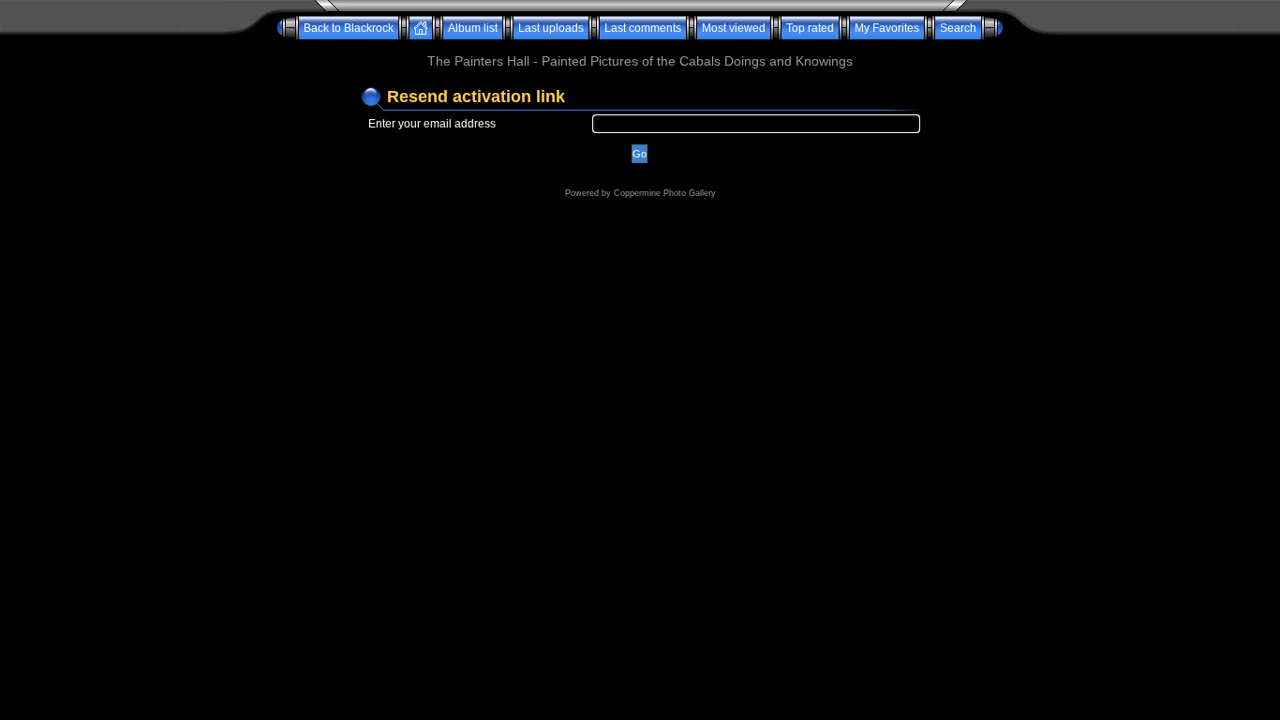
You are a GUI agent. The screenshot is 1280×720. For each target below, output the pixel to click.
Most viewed (734, 28)
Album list (473, 28)
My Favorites (887, 28)
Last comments (642, 28)
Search (958, 28)
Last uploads (551, 28)
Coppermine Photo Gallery (665, 193)
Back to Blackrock (349, 28)
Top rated (810, 28)
